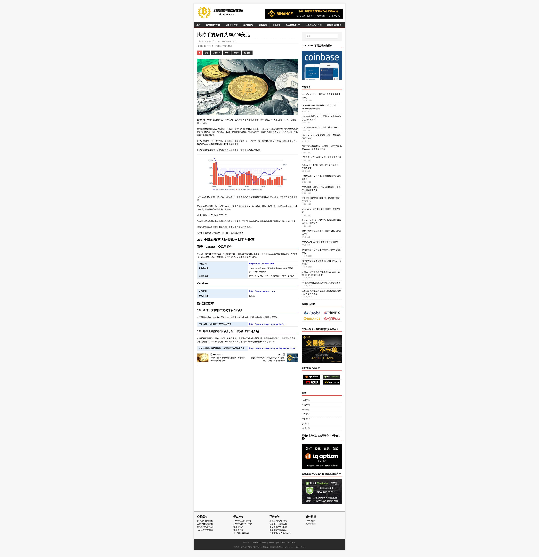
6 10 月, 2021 (205, 41)
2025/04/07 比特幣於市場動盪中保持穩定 (320, 242)
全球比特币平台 (213, 24)
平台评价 (306, 414)
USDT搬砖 (310, 520)
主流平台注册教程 (205, 523)
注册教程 (306, 419)
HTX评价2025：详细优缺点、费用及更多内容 (321, 157)
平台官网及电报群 (241, 533)
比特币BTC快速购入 (278, 530)
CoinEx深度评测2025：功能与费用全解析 (320, 127)
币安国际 (254, 542)
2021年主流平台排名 (242, 520)
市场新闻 (306, 404)
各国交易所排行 (293, 24)
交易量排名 (248, 24)
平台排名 (276, 24)
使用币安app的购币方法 (280, 533)
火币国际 (263, 542)
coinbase (272, 542)
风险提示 (266, 547)
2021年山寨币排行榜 (242, 523)
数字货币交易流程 (205, 520)
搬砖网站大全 (333, 24)
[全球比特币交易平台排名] (220, 18)
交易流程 (263, 24)
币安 (227, 53)
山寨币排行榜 (231, 24)
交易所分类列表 (312, 24)
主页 (198, 24)
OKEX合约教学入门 (205, 527)
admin (217, 41)
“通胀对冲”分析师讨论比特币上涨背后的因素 (321, 283)
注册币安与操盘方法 (278, 523)
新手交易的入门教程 (278, 520)
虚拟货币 (247, 53)
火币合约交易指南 (205, 530)
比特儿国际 (291, 542)
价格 (206, 53)
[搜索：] (322, 36)
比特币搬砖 (311, 523)
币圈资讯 (227, 41)
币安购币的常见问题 (278, 527)
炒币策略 (306, 423)
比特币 (236, 53)
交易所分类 (238, 530)
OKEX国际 (281, 542)
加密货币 (216, 53)
